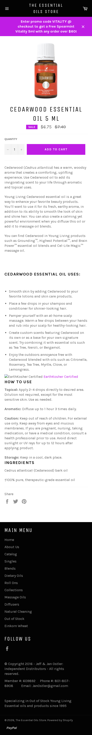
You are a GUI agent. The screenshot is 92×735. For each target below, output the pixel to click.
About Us (11, 547)
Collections (13, 590)
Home (9, 540)
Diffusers (11, 604)
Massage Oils (15, 597)
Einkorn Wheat (16, 626)
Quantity (10, 139)
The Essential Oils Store (46, 8)
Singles (10, 561)
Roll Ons (11, 583)
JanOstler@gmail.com (50, 686)
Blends (10, 568)
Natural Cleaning (18, 611)
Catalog (10, 554)
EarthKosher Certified (61, 376)
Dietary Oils (13, 575)
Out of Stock (14, 619)
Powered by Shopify (60, 720)
